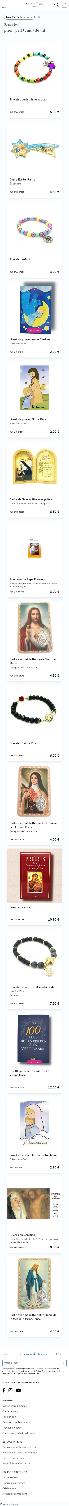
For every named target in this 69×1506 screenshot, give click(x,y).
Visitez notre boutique (14, 1406)
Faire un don (9, 1417)
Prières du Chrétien (22, 1235)
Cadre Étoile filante (22, 179)
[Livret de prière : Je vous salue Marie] (34, 1123)
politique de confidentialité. (28, 1374)
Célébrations (9, 1488)
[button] (19, 17)
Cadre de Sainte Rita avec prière (31, 499)
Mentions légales (12, 1427)
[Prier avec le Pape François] (34, 548)
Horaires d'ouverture (13, 1483)
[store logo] (34, 4)
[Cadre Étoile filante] (34, 148)
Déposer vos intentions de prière (20, 1447)
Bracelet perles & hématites (28, 99)
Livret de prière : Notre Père (28, 419)
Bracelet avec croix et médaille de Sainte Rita (32, 989)
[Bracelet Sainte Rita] (34, 712)
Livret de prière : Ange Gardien (30, 339)
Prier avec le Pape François (27, 579)
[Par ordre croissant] (39, 17)
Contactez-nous (11, 1411)
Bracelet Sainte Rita (23, 743)
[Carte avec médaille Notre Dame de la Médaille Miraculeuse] (34, 1283)
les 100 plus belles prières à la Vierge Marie (30, 1073)
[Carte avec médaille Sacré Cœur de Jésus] (34, 628)
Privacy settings (9, 1504)
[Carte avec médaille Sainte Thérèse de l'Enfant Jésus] (34, 792)
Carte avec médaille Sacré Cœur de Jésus (33, 661)
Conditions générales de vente (19, 1433)
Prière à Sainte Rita (13, 1458)
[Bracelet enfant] (34, 228)
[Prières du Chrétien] (34, 1203)
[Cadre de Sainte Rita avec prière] (34, 468)
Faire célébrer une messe (16, 1463)
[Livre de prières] (34, 876)
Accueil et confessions (14, 1494)
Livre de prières (20, 907)
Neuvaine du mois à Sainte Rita (19, 1452)
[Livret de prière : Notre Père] (34, 388)
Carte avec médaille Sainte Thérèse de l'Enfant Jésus (33, 825)
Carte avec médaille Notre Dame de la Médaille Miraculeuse (33, 1317)
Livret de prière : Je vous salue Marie (33, 1155)
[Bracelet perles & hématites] (34, 68)
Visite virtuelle (10, 1477)
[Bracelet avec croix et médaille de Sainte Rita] (34, 956)
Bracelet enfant (20, 259)
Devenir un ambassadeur (16, 1422)
